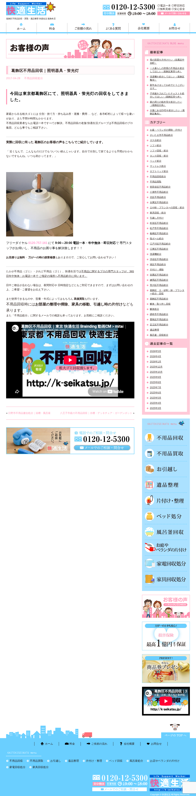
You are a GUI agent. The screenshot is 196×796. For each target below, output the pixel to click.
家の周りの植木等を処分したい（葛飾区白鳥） (166, 104)
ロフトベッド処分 (159, 171)
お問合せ (174, 28)
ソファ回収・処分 (159, 150)
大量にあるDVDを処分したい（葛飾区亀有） (167, 112)
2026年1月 (155, 361)
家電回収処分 (166, 563)
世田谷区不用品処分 (160, 186)
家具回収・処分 (158, 212)
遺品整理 (154, 329)
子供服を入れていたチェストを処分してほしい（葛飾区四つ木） (167, 95)
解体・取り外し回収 (160, 304)
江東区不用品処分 (159, 249)
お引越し (166, 469)
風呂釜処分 (166, 532)
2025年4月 (155, 403)
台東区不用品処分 (159, 202)
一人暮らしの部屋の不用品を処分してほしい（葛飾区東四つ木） (167, 70)
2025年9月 (155, 377)
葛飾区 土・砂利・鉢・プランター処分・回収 (167, 292)
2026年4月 (155, 356)
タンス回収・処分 (159, 155)
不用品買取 (155, 181)
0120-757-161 (37, 243)
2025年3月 (155, 408)
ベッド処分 (155, 161)
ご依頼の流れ (82, 28)
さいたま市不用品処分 (161, 135)
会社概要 (144, 28)
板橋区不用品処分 (159, 233)
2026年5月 (155, 351)
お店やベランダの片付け (165, 760)
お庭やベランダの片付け (166, 547)
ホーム (21, 28)
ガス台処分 (155, 140)
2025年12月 (156, 366)
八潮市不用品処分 (159, 192)
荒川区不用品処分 (159, 285)
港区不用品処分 (158, 264)
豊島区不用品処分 (159, 319)
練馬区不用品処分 (159, 280)
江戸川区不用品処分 (160, 243)
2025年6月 (155, 392)
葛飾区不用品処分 (159, 298)
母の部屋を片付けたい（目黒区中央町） (167, 61)
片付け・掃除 (157, 269)
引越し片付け (157, 218)
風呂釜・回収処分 (159, 335)
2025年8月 (155, 382)
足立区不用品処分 (159, 324)
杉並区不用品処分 (159, 223)
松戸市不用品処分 (159, 228)
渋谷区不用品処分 (159, 259)
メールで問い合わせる (173, 13)
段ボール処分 (157, 238)
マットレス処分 (158, 166)
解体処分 (154, 309)
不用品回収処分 (33, 78)
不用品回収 (166, 437)
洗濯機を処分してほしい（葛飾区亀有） (167, 78)
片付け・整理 (166, 500)
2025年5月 (155, 397)
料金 (52, 28)
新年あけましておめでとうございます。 (167, 87)
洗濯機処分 (155, 254)
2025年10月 (156, 372)
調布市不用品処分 (159, 314)
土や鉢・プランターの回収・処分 (167, 207)
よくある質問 (113, 28)
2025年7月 (155, 387)
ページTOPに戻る (175, 735)
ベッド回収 (166, 516)
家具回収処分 (166, 579)
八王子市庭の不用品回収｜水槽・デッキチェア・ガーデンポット (96, 413)
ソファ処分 (155, 145)
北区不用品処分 (158, 197)
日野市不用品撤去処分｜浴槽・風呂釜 (29, 413)
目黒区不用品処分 (159, 274)
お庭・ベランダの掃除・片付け (166, 130)
